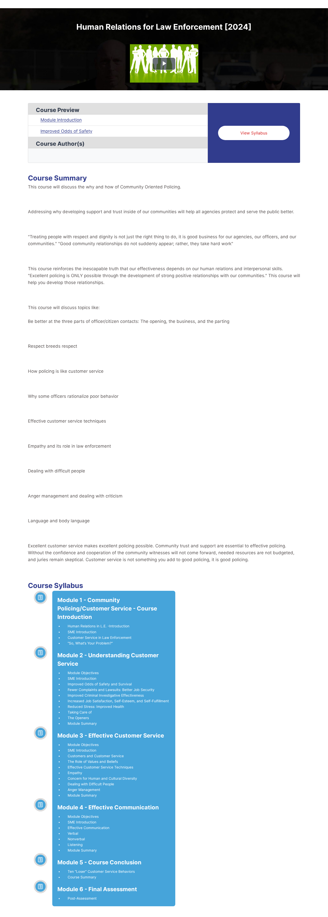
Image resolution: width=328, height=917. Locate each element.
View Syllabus (253, 132)
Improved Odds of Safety (66, 131)
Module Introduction (61, 119)
